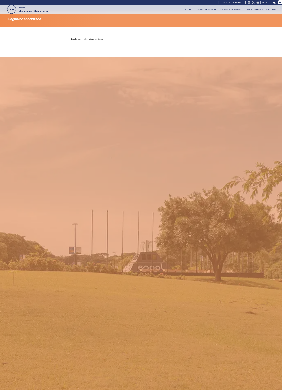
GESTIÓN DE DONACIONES (253, 9)
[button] (189, 9)
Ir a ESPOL (237, 2)
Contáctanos (225, 2)
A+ (263, 2)
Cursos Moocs (272, 9)
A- (270, 2)
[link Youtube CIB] (258, 2)
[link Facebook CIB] (245, 2)
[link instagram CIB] (249, 2)
